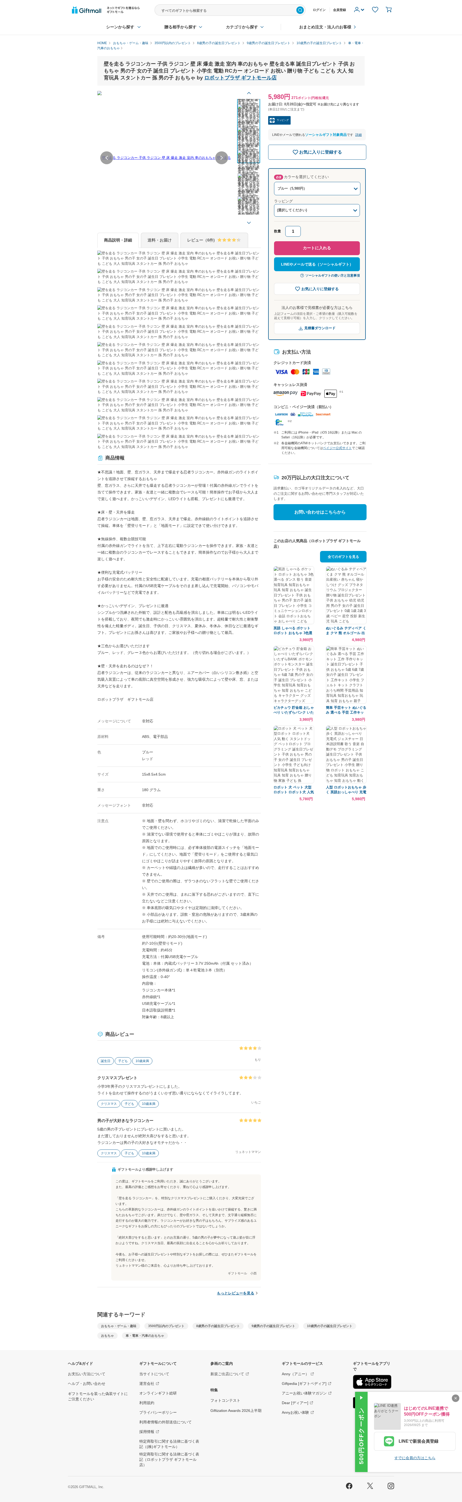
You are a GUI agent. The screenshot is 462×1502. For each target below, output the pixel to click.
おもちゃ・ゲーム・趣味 (118, 1326)
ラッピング (283, 201)
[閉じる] (455, 1398)
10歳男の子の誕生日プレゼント (329, 1326)
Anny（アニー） (295, 1374)
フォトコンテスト (225, 1400)
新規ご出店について (227, 1374)
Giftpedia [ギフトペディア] (304, 1383)
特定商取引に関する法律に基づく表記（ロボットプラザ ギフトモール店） (169, 1459)
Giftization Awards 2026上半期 (235, 1410)
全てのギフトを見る (343, 557)
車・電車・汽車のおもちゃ (145, 1336)
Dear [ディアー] (295, 1403)
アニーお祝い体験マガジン (304, 1393)
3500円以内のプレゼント (166, 1326)
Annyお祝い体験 (295, 1412)
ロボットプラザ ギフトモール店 (240, 78)
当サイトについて (154, 1374)
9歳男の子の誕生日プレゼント (273, 1326)
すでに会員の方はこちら (415, 1458)
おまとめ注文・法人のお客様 (325, 27)
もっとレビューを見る (235, 1293)
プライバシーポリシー (158, 1412)
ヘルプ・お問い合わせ (86, 1383)
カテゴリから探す (242, 27)
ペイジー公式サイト (337, 448)
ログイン (319, 10)
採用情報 (146, 1432)
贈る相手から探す (180, 27)
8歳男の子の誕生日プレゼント (218, 1326)
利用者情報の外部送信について (165, 1422)
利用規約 (146, 1403)
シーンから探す (120, 27)
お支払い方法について (86, 1374)
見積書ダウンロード (320, 328)
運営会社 (146, 1383)
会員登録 (339, 10)
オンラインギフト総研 (158, 1393)
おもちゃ (107, 1336)
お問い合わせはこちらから (320, 512)
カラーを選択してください (302, 177)
